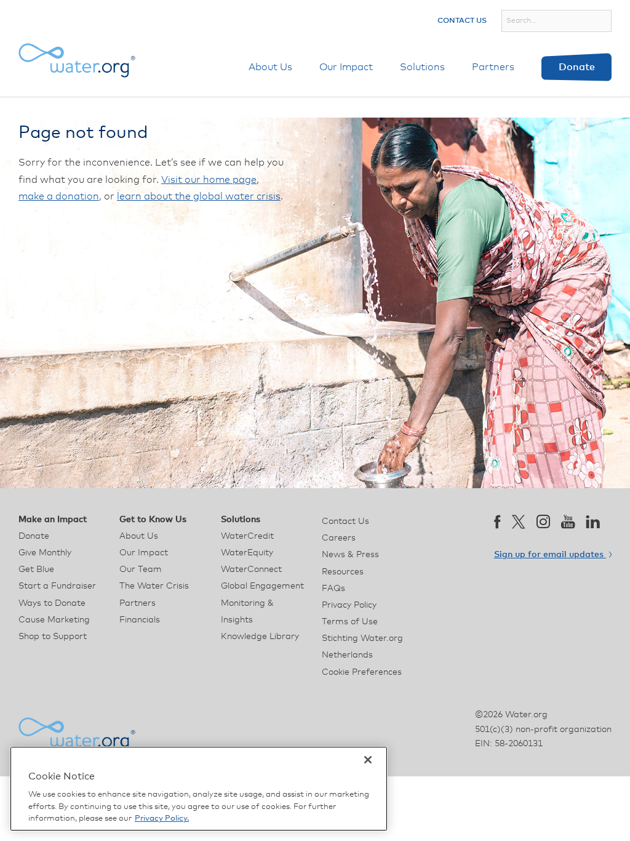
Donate (577, 67)
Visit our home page (209, 180)
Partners (493, 67)
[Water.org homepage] (76, 60)
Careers (339, 538)
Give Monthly (44, 553)
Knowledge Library (260, 636)
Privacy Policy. (162, 819)
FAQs (333, 588)
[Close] (367, 759)
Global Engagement (262, 586)
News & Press (350, 554)
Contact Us (462, 21)
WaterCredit (247, 536)
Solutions (422, 67)
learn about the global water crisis (199, 196)
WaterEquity (247, 553)
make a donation (58, 196)
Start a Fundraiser (57, 586)
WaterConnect (251, 569)
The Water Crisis (154, 586)
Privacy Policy (349, 605)
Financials (139, 620)
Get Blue (36, 569)
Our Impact (346, 67)
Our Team (140, 569)
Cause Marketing (54, 620)
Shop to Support (52, 636)
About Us (270, 67)
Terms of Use (350, 622)
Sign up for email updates (550, 554)
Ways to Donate (52, 603)
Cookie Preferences (362, 672)
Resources (343, 572)
